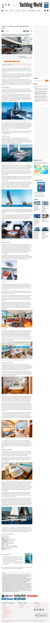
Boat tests (6, 61)
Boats (18, 61)
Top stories (14, 61)
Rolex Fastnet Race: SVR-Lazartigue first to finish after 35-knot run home (37, 222)
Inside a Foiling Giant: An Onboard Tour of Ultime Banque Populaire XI (45, 208)
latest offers (12, 562)
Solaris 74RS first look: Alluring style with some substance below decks (36, 235)
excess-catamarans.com (9, 549)
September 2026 (39, 193)
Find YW (41, 7)
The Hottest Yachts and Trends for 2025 (45, 220)
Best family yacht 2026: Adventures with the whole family (37, 208)
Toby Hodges (6, 30)
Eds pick (10, 61)
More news (41, 104)
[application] (17, 45)
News (35, 84)
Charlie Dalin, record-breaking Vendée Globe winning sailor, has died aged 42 (41, 89)
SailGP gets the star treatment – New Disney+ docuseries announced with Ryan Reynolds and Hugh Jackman (41, 96)
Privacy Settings (11, 621)
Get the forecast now (37, 174)
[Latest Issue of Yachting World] (46, 5)
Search (47, 80)
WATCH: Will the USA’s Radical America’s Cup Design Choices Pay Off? (45, 235)
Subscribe (41, 3)
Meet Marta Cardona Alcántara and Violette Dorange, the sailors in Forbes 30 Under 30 (41, 100)
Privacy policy (7, 621)
